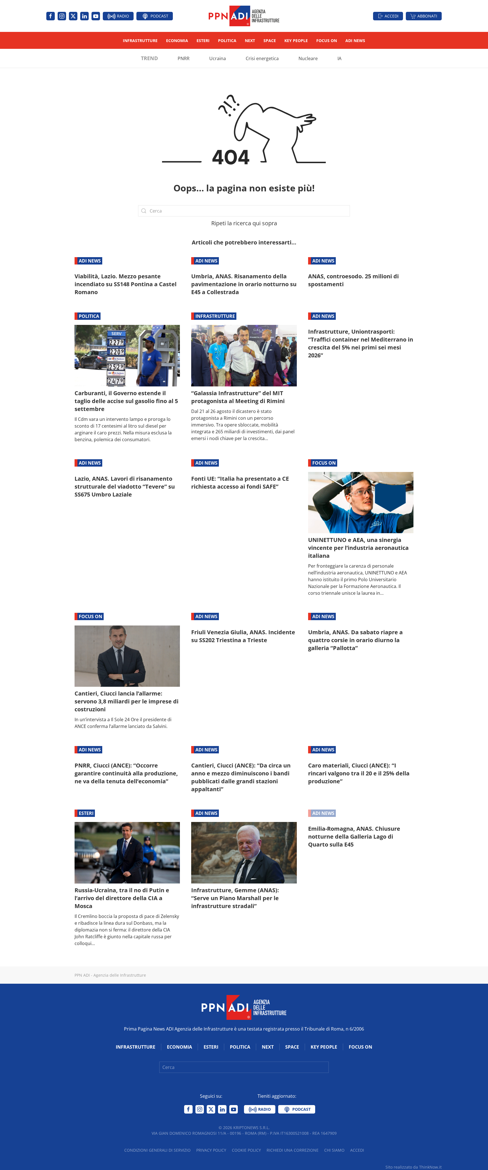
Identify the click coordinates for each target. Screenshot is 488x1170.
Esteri (203, 40)
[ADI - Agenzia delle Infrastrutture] (244, 1007)
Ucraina (217, 58)
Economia (177, 40)
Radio (122, 16)
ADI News (355, 40)
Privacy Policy (211, 1150)
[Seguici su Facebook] (50, 16)
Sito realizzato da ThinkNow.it (413, 1167)
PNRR (183, 58)
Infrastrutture (140, 40)
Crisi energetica (262, 58)
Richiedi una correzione (293, 1150)
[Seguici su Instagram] (62, 16)
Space (269, 40)
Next (250, 40)
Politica (227, 40)
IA (339, 58)
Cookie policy (246, 1150)
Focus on (326, 40)
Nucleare (308, 58)
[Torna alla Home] (244, 16)
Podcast (158, 16)
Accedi (391, 16)
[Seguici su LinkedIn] (84, 16)
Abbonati (427, 16)
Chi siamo (334, 1150)
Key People (296, 40)
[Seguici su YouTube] (95, 16)
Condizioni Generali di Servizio (157, 1150)
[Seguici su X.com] (73, 16)
